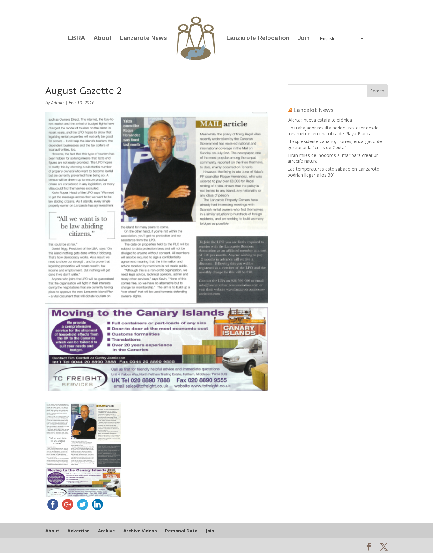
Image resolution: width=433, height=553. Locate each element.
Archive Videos (140, 531)
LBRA (76, 38)
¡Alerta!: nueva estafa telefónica (320, 120)
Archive (106, 531)
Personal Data (181, 531)
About (103, 38)
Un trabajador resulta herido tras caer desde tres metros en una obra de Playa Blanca (333, 130)
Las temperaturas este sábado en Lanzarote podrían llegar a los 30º (333, 172)
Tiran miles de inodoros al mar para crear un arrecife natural (333, 158)
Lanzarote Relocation (257, 38)
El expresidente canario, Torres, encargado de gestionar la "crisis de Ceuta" (335, 144)
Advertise (79, 531)
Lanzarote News (143, 38)
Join (304, 38)
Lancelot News (313, 110)
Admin (57, 102)
